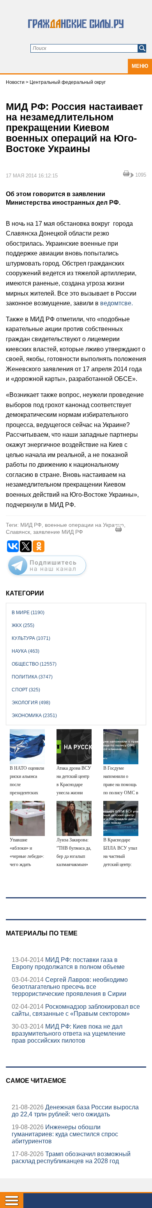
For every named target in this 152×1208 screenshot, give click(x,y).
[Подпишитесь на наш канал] (47, 576)
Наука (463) (25, 651)
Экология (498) (31, 702)
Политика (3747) (32, 677)
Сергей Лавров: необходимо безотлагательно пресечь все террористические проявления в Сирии (70, 986)
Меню (140, 66)
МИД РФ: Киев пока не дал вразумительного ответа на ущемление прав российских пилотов (68, 1033)
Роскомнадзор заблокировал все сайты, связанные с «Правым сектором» (76, 1010)
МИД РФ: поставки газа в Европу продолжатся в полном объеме (68, 963)
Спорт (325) (26, 690)
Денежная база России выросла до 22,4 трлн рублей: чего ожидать (75, 1111)
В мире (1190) (28, 612)
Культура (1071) (31, 638)
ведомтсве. (116, 303)
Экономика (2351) (34, 715)
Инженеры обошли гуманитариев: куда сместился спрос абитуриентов (65, 1134)
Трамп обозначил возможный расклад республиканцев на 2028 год (71, 1157)
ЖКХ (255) (23, 625)
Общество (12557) (34, 664)
